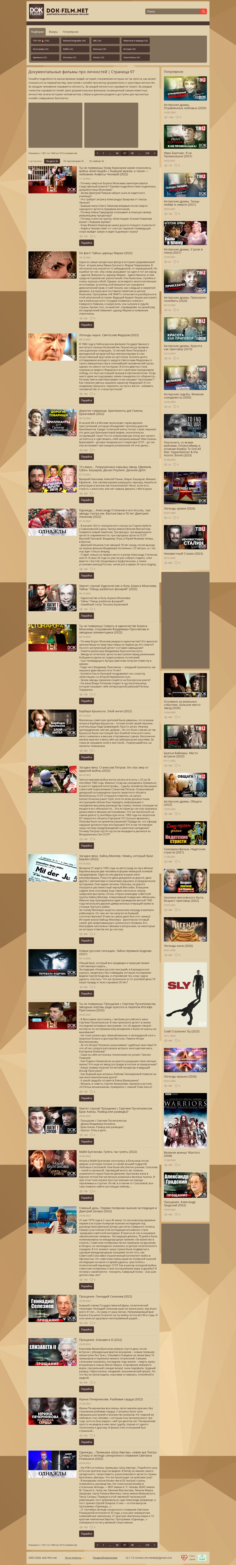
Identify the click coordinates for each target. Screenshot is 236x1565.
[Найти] (203, 11)
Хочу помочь (73, 1558)
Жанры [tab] (53, 32)
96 (117, 153)
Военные (99, 49)
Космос (98, 57)
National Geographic (74, 40)
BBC (97, 40)
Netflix (68, 49)
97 (124, 153)
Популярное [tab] (70, 32)
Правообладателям (105, 1558)
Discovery (69, 57)
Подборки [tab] (37, 32)
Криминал (40, 57)
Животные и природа (135, 40)
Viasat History (131, 57)
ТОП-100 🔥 (41, 40)
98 (132, 153)
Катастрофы (40, 49)
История (129, 49)
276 (147, 153)
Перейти (86, 243)
